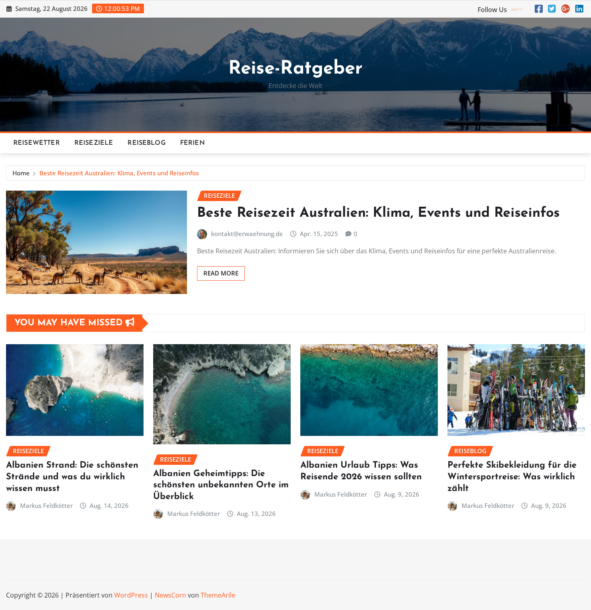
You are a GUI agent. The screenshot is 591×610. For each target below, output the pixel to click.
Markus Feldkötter (46, 505)
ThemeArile (218, 595)
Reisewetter (36, 143)
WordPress (131, 595)
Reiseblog (146, 143)
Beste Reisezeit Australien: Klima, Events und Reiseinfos (119, 173)
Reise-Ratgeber (295, 69)
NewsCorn (170, 595)
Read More (220, 273)
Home (21, 173)
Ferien (192, 143)
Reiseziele (93, 143)
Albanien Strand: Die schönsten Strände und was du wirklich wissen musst (72, 477)
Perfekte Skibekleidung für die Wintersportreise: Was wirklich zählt (512, 477)
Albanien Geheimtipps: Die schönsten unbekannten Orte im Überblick (221, 485)
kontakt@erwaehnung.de (247, 234)
